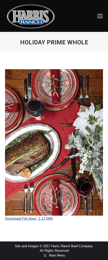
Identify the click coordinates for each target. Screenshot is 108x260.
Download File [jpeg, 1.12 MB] (29, 218)
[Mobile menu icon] (100, 16)
